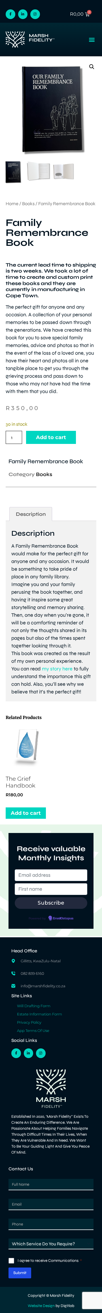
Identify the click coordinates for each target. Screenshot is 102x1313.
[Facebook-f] (10, 14)
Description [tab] (31, 514)
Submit (19, 1272)
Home (12, 204)
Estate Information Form (39, 1014)
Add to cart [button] (26, 813)
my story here (57, 669)
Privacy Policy (29, 1022)
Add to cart (51, 437)
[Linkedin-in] (23, 14)
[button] (91, 39)
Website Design (41, 1305)
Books (28, 204)
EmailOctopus (63, 918)
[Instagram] (35, 14)
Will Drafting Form (33, 1006)
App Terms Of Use (33, 1030)
